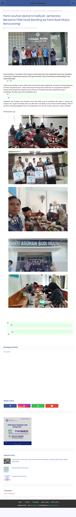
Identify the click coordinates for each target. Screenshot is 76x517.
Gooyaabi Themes (53, 505)
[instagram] (24, 406)
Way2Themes (34, 505)
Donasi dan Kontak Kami (20, 468)
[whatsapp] (38, 406)
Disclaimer (36, 502)
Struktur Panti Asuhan (19, 476)
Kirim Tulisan (45, 502)
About (20, 502)
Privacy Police (55, 502)
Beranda (5, 11)
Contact (27, 502)
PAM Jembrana (38, 3)
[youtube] (51, 406)
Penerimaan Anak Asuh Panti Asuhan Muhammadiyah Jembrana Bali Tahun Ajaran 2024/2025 (40, 460)
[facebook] (10, 406)
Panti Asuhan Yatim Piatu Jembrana (14, 28)
